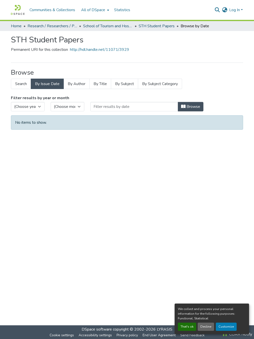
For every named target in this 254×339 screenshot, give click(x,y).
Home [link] (16, 26)
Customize (226, 326)
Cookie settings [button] (62, 335)
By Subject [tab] (124, 84)
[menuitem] (94, 10)
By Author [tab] (76, 84)
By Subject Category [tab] (160, 84)
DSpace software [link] (97, 329)
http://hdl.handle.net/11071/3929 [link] (99, 49)
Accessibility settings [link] (95, 335)
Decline (205, 326)
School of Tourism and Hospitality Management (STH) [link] (108, 26)
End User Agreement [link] (159, 335)
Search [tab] (21, 84)
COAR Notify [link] (240, 334)
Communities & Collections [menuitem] (52, 10)
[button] (18, 10)
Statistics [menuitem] (122, 10)
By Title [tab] (100, 84)
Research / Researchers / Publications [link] (52, 26)
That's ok (187, 326)
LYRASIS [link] (164, 329)
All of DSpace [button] (93, 10)
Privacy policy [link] (127, 335)
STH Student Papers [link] (157, 26)
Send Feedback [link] (192, 335)
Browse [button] (193, 106)
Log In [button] (235, 10)
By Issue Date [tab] (47, 84)
